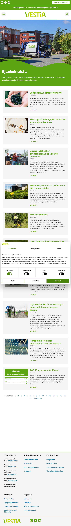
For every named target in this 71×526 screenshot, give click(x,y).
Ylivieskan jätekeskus (54, 471)
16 (64, 396)
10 (43, 396)
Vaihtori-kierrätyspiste (55, 467)
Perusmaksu (9, 499)
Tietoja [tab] (59, 248)
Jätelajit (27, 503)
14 (57, 396)
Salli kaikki (58, 280)
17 (30, 399)
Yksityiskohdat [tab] (35, 248)
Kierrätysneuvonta (31, 506)
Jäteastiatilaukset (11, 506)
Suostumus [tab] (12, 248)
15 (61, 396)
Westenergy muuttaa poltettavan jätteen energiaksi (48, 186)
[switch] (26, 274)
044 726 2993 (13, 481)
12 (50, 396)
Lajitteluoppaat (30, 510)
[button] (4, 14)
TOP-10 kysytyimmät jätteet (44, 370)
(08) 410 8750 (12, 467)
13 (53, 396)
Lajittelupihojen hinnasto (10, 511)
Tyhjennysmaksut (11, 503)
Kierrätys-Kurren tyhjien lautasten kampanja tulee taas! (48, 121)
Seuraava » (37, 399)
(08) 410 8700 (13, 461)
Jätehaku (28, 499)
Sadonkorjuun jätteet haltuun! (46, 92)
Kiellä (13, 280)
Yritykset (27, 471)
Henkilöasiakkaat (31, 460)
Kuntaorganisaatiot (31, 467)
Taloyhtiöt (28, 463)
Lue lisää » (33, 110)
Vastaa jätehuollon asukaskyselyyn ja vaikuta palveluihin (44, 154)
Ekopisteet (50, 460)
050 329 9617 (12, 475)
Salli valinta (35, 280)
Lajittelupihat (51, 463)
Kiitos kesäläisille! (39, 214)
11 (46, 396)
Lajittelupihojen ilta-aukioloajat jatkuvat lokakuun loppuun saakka (46, 307)
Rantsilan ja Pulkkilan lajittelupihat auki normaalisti (45, 342)
